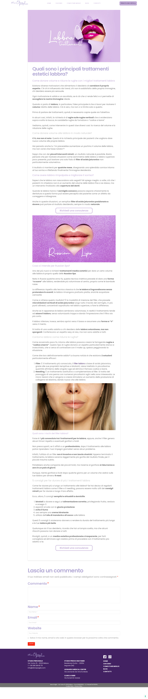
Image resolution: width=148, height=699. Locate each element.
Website (34, 628)
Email (33, 617)
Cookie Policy (69, 686)
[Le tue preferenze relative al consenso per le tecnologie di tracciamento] (145, 696)
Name (34, 607)
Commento (38, 584)
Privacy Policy (78, 686)
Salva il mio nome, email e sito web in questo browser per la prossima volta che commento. (74, 638)
